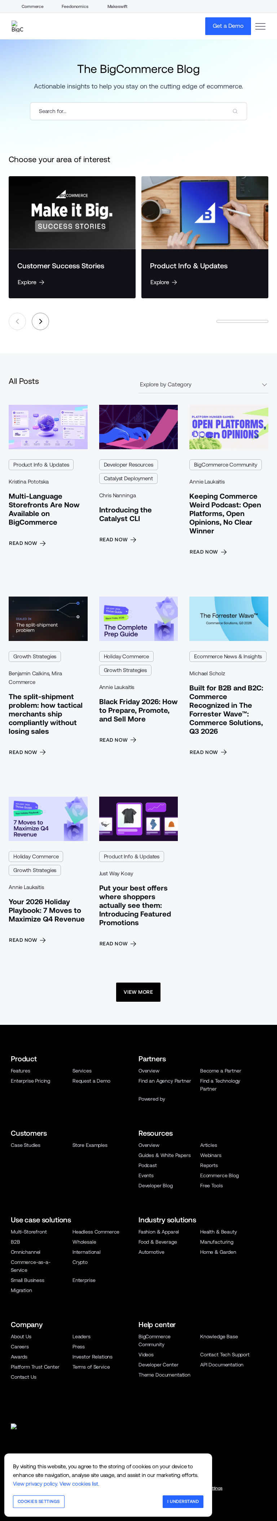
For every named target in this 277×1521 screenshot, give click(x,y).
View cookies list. (79, 1484)
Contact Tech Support (225, 1354)
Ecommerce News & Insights (228, 656)
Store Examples (89, 1145)
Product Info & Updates (41, 465)
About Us (21, 1336)
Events (146, 1175)
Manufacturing (216, 1242)
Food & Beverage (157, 1242)
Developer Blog (155, 1185)
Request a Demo (91, 1081)
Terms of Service (91, 1367)
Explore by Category (166, 384)
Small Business (27, 1280)
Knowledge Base (219, 1336)
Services (82, 1071)
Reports (209, 1165)
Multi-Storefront (29, 1232)
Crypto (80, 1262)
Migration (21, 1290)
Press (78, 1346)
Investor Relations (92, 1357)
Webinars (210, 1155)
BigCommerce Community (225, 465)
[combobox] (138, 111)
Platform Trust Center (35, 1367)
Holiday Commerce (126, 656)
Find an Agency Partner (164, 1081)
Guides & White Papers (164, 1155)
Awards (19, 1357)
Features (20, 1071)
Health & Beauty (218, 1232)
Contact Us (23, 1377)
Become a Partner (220, 1071)
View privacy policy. (35, 1484)
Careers (20, 1346)
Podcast (147, 1165)
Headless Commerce (95, 1232)
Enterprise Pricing (30, 1081)
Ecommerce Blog (219, 1175)
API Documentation (221, 1365)
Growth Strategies (34, 656)
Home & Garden (218, 1252)
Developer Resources (128, 465)
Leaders (81, 1336)
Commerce (33, 6)
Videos (146, 1354)
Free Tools (211, 1185)
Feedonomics (75, 6)
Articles (208, 1145)
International (86, 1252)
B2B (15, 1242)
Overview (148, 1071)
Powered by (151, 1099)
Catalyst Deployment (128, 478)
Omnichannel (25, 1252)
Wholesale (84, 1242)
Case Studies (25, 1145)
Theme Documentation (164, 1375)
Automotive (151, 1252)
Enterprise (83, 1280)
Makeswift (117, 6)
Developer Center (158, 1365)
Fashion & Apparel (158, 1232)
